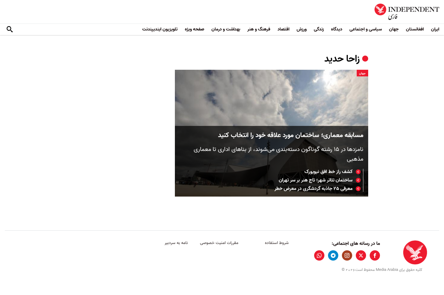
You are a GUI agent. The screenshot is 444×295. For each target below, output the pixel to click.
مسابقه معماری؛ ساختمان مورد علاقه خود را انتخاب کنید (290, 135)
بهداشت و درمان (225, 29)
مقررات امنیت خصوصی (219, 242)
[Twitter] (361, 255)
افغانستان (415, 29)
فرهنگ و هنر (258, 29)
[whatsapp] (319, 255)
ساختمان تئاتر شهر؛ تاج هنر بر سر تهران (315, 180)
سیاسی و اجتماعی (365, 29)
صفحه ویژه (194, 29)
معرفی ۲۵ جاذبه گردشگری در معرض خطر (313, 189)
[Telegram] (333, 255)
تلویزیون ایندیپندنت (160, 29)
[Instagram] (347, 255)
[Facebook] (375, 255)
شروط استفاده (277, 242)
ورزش (302, 29)
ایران (435, 29)
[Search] (9, 29)
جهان (394, 29)
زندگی (319, 29)
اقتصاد (283, 29)
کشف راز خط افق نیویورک (328, 172)
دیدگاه (336, 29)
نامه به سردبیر (176, 242)
